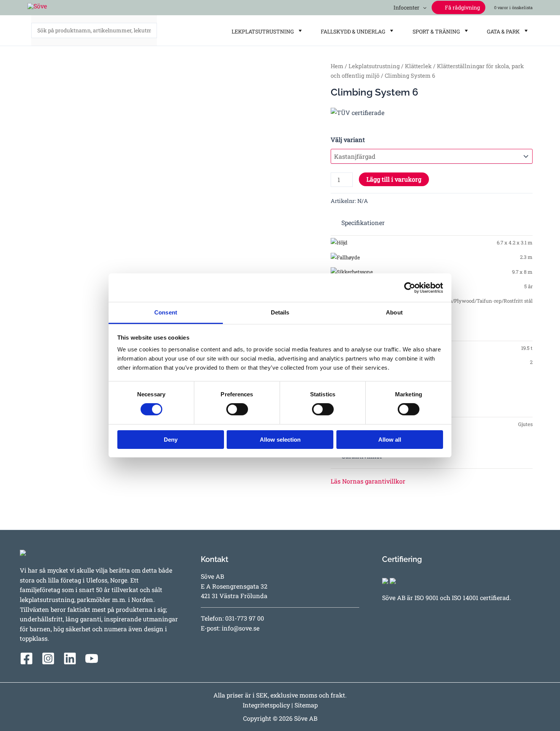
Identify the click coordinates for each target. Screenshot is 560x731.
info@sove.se (240, 628)
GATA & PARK (502, 31)
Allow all (389, 439)
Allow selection (280, 439)
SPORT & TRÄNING (435, 31)
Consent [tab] (165, 312)
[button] (422, 7)
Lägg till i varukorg (393, 179)
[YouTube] (91, 658)
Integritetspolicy (266, 705)
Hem (337, 66)
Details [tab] (280, 312)
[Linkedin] (70, 658)
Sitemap (306, 705)
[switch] (237, 409)
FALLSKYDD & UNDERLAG (351, 31)
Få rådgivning (462, 7)
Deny (171, 439)
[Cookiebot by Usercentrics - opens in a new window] (409, 287)
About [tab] (394, 312)
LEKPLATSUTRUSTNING (261, 31)
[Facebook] (26, 658)
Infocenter (405, 7)
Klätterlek (418, 66)
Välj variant (348, 140)
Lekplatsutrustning (374, 66)
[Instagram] (48, 658)
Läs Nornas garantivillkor (368, 481)
